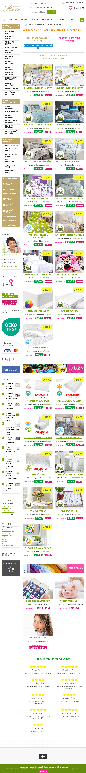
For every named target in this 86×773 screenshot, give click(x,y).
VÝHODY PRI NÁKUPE (69, 601)
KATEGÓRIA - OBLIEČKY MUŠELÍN (69, 235)
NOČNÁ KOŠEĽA (7, 533)
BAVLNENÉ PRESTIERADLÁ (43, 20)
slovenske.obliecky (11, 266)
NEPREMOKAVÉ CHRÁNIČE (11, 132)
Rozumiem (43, 771)
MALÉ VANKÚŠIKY (9, 161)
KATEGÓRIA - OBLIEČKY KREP (38, 198)
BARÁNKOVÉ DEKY (10, 179)
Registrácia (79, 3)
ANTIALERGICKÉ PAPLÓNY (11, 155)
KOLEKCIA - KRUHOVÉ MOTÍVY (38, 161)
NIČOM (4, 541)
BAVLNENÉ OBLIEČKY (18, 20)
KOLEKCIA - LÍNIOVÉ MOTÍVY (69, 125)
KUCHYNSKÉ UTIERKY (8, 211)
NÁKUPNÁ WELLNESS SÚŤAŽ (39, 45)
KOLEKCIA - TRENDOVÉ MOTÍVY (37, 125)
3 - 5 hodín (5, 506)
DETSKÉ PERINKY (66, 20)
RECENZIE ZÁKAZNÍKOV (8, 295)
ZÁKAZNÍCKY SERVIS (38, 638)
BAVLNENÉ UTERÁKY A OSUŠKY (69, 474)
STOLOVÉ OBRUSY (10, 225)
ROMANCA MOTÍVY (9, 57)
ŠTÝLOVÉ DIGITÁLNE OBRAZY (38, 548)
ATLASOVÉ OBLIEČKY (9, 84)
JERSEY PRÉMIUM (9, 107)
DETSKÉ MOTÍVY (11, 89)
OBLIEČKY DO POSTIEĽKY (10, 93)
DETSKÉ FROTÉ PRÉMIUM (11, 121)
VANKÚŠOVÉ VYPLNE (10, 166)
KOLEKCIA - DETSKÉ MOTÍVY (69, 274)
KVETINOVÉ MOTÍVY (9, 32)
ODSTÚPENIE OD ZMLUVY (9, 302)
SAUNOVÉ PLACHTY (10, 216)
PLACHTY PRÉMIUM (9, 127)
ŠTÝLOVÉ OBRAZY (10, 221)
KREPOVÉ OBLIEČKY (9, 68)
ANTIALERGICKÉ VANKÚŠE (11, 150)
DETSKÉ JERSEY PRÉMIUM (11, 116)
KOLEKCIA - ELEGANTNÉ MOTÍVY (69, 88)
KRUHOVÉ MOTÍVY (9, 52)
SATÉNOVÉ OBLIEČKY (9, 63)
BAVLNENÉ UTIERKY (69, 511)
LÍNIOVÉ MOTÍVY (11, 47)
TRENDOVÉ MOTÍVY (9, 43)
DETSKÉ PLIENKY (9, 194)
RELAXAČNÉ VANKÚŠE (9, 171)
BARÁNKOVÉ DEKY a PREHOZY (69, 438)
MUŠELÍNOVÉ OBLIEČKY (10, 73)
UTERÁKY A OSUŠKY (7, 184)
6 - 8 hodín (5, 510)
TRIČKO (4, 537)
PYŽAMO (5, 530)
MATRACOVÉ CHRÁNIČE (8, 199)
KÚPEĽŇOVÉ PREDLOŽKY (8, 205)
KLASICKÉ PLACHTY (69, 311)
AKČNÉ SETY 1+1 (11, 145)
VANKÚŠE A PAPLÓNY (7, 140)
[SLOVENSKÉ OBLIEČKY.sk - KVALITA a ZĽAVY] (15, 8)
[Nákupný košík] (11, 281)
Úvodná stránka (4, 20)
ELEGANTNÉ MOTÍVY (10, 38)
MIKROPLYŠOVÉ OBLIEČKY (11, 79)
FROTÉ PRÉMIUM (11, 112)
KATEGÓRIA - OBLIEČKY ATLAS (38, 274)
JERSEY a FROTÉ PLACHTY (38, 311)
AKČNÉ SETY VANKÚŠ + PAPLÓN (38, 438)
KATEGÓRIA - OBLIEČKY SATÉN (69, 198)
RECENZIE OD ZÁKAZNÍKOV (38, 601)
